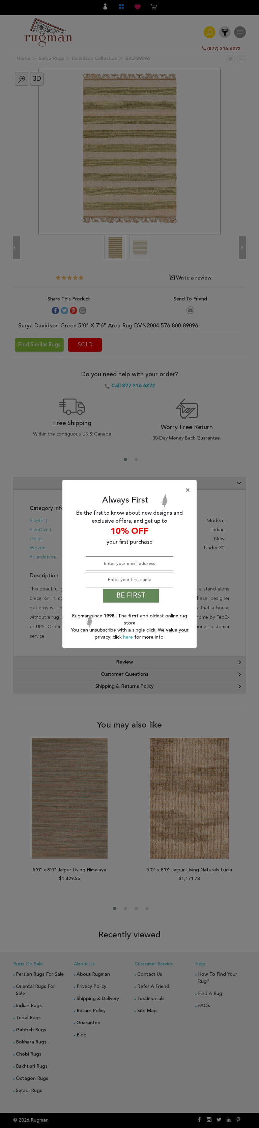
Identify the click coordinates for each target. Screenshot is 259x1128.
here (128, 637)
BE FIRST (130, 595)
